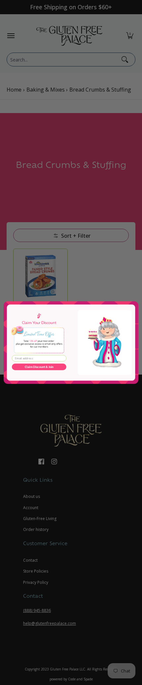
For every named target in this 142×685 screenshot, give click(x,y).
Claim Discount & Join (39, 367)
